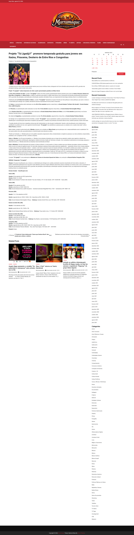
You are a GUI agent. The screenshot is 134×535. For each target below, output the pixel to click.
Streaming (58, 42)
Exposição (94, 405)
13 (97, 60)
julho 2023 (94, 227)
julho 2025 (94, 164)
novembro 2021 (95, 280)
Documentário (95, 389)
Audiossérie (94, 344)
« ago (93, 68)
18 (121, 60)
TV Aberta (71, 42)
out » (96, 68)
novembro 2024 (95, 185)
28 (102, 64)
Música (12, 42)
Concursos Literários (89, 42)
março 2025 (94, 174)
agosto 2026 (95, 129)
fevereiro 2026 (95, 145)
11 (121, 58)
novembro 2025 (95, 153)
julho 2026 (94, 132)
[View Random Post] (121, 45)
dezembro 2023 (95, 214)
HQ (92, 426)
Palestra (94, 469)
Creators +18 (95, 371)
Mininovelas (94, 445)
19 (92, 62)
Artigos (79, 42)
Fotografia (94, 418)
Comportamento (95, 363)
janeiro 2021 (94, 306)
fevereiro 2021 (95, 304)
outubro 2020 (95, 314)
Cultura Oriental (95, 376)
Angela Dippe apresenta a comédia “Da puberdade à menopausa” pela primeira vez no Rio (22, 268)
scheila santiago (95, 121)
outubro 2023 (95, 219)
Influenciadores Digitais (97, 432)
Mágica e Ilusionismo (97, 442)
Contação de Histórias (97, 368)
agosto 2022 (95, 256)
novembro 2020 (95, 312)
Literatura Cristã (95, 437)
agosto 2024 (95, 193)
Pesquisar (94, 71)
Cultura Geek (95, 374)
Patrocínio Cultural (96, 477)
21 (102, 62)
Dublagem (94, 392)
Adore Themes (81, 533)
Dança (93, 384)
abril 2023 (94, 235)
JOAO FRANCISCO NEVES (98, 114)
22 (107, 62)
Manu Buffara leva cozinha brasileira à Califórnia (103, 80)
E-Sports (94, 395)
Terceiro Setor (95, 506)
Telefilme (94, 503)
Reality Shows (95, 490)
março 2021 (94, 301)
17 (116, 60)
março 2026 (94, 142)
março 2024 (94, 206)
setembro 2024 (95, 190)
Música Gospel (95, 458)
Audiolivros (94, 342)
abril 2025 (94, 172)
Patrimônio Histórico (97, 474)
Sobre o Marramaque (109, 42)
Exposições (94, 408)
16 (111, 60)
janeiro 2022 (94, 275)
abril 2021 (94, 298)
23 (111, 62)
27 (97, 64)
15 (107, 60)
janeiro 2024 (94, 211)
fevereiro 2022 (95, 272)
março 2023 (94, 238)
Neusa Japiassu (95, 107)
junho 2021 (94, 293)
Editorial (94, 397)
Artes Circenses (95, 331)
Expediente (13, 46)
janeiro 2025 (94, 179)
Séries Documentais (96, 495)
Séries (65, 42)
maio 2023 (94, 232)
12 (92, 60)
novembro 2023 (95, 217)
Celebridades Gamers (97, 355)
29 (107, 64)
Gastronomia (95, 424)
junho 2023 (94, 230)
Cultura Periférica (96, 379)
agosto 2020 (95, 320)
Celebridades (41, 42)
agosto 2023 (95, 224)
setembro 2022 (95, 253)
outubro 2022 (95, 251)
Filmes (99, 42)
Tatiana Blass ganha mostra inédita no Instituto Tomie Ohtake (106, 88)
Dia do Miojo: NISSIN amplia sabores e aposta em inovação (106, 86)
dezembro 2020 (95, 309)
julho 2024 (94, 195)
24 (116, 62)
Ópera (93, 466)
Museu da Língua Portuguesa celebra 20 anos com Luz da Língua (107, 91)
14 (102, 60)
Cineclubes (94, 358)
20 (97, 62)
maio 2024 (94, 201)
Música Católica (95, 455)
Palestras (94, 471)
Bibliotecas (94, 347)
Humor (10, 264)
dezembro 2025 (95, 150)
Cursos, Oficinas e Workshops (99, 381)
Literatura (19, 42)
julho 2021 (94, 290)
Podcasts (94, 479)
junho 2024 (94, 198)
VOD (93, 516)
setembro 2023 (95, 222)
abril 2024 (94, 203)
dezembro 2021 (95, 277)
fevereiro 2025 (95, 177)
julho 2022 (94, 259)
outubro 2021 (95, 283)
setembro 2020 (95, 317)
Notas (93, 463)
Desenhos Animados (96, 387)
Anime (93, 329)
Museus (93, 450)
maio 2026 (94, 137)
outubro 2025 (95, 156)
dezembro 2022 (95, 246)
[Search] (123, 45)
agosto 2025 (95, 161)
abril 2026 (94, 140)
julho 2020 (94, 322)
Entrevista (50, 42)
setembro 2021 (95, 285)
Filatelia (93, 413)
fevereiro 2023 (95, 240)
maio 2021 (94, 296)
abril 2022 (94, 267)
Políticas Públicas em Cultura (99, 482)
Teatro (15, 229)
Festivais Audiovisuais (97, 411)
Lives (93, 440)
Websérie (94, 519)
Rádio (93, 484)
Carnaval (94, 350)
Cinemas (94, 360)
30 (111, 64)
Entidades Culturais (96, 400)
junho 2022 (94, 261)
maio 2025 (94, 169)
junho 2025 (94, 166)
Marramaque (61, 533)
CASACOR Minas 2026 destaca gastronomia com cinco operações (107, 83)
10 (116, 58)
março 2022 (94, 269)
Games (93, 421)
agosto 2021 (95, 288)
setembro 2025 (95, 158)
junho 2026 (94, 135)
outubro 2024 (95, 187)
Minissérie (94, 448)
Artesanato (94, 336)
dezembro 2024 (95, 182)
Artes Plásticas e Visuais (98, 334)
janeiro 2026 (94, 148)
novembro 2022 (95, 248)
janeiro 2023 (94, 243)
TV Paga (94, 511)
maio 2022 (94, 264)
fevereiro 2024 (95, 209)
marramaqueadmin (31, 61)
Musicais (94, 461)
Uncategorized (95, 514)
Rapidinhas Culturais (30, 42)
